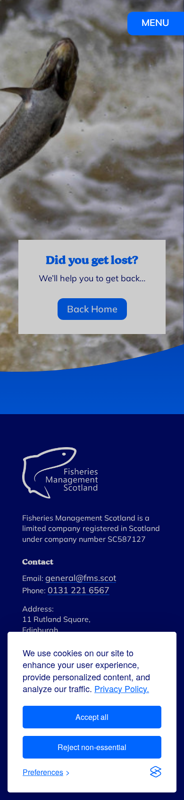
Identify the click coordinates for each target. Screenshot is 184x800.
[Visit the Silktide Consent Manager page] (155, 771)
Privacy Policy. (121, 688)
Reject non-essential (92, 747)
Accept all (92, 716)
